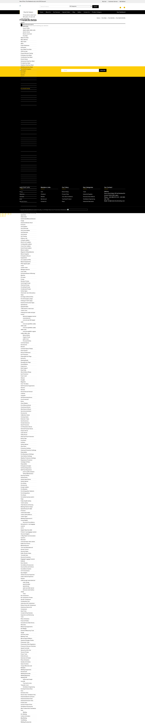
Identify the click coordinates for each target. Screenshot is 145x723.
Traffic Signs (24, 516)
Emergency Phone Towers (27, 177)
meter (22, 265)
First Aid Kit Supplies (26, 69)
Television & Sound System (28, 211)
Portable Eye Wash (25, 63)
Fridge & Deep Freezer (28, 111)
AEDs (22, 43)
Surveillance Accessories (27, 565)
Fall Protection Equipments (28, 385)
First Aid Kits (24, 80)
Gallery (79, 12)
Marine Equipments (26, 261)
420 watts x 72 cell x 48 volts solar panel (28, 17)
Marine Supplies (25, 254)
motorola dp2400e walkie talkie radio (28, 324)
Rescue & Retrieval (25, 352)
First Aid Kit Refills (25, 88)
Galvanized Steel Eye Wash (28, 61)
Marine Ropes (24, 135)
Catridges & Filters (25, 462)
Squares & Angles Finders (27, 640)
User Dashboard (121, 12)
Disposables (24, 452)
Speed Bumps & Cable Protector (26, 509)
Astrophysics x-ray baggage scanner (28, 525)
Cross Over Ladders (26, 246)
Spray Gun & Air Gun (26, 650)
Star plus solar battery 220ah (27, 590)
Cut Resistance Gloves (26, 426)
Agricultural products (28, 24)
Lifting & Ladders (25, 240)
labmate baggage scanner (29, 316)
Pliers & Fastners (25, 618)
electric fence (26, 32)
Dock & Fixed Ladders (26, 248)
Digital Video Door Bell (26, 201)
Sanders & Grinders (26, 662)
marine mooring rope (26, 136)
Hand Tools (23, 611)
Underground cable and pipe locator (28, 313)
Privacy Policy (65, 194)
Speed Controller (25, 648)
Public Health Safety (26, 501)
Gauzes (23, 74)
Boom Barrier (24, 563)
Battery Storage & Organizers (28, 154)
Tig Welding (24, 720)
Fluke (22, 499)
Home (41, 12)
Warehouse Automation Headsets (27, 184)
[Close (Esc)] (10, 214)
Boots (22, 401)
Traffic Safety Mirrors (26, 514)
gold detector (26, 113)
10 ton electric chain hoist (29, 15)
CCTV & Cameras (25, 570)
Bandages (23, 71)
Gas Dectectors (25, 421)
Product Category (97, 12)
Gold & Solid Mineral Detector (28, 218)
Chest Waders (24, 403)
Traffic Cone (24, 310)
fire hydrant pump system (27, 497)
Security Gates (24, 551)
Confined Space (25, 342)
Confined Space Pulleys (27, 348)
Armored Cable (25, 150)
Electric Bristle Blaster (26, 119)
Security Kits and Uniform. (27, 566)
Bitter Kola (25, 26)
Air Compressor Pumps (27, 597)
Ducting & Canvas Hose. (27, 688)
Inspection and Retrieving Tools (27, 615)
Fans (22, 690)
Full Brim (23, 442)
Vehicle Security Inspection (28, 574)
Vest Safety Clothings (26, 456)
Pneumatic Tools (25, 642)
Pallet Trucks (24, 138)
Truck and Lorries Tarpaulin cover (26, 684)
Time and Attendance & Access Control (27, 548)
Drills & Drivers (24, 656)
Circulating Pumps (25, 287)
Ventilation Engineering (29, 687)
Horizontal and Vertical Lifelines (26, 392)
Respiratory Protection (26, 460)
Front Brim (23, 440)
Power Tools (24, 654)
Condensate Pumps (26, 289)
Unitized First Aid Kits (26, 90)
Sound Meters (24, 364)
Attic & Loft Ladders (26, 242)
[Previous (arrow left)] (1, 216)
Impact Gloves (24, 430)
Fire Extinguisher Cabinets (27, 491)
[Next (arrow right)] (4, 216)
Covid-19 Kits (26, 28)
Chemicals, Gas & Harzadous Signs (28, 293)
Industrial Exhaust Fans (27, 698)
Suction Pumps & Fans (26, 704)
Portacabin (23, 127)
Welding (25, 712)
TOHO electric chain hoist (27, 308)
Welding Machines (25, 146)
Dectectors (23, 191)
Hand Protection (25, 424)
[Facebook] (116, 75)
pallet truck (26, 339)
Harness (23, 389)
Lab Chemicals (24, 228)
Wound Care (24, 78)
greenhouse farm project (29, 115)
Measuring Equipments (27, 626)
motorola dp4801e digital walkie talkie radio (28, 332)
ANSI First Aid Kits (25, 82)
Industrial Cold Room (26, 125)
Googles (23, 380)
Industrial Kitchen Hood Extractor (27, 223)
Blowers (23, 346)
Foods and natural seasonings (26, 109)
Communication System (27, 172)
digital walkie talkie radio (29, 30)
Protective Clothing (26, 448)
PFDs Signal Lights (25, 263)
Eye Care (23, 73)
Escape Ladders (25, 487)
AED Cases (23, 41)
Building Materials (25, 170)
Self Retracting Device (26, 397)
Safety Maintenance (28, 473)
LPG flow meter (25, 634)
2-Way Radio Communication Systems (28, 536)
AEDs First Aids (25, 37)
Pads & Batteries (25, 45)
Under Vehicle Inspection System (27, 577)
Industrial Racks (25, 129)
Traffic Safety (24, 503)
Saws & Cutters (25, 663)
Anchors (23, 387)
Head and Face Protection (27, 436)
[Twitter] (118, 75)
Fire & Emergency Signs (27, 298)
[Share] (7, 214)
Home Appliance (25, 203)
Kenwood (23, 539)
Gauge (22, 632)
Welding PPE (24, 677)
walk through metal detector (28, 580)
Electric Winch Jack (26, 121)
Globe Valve (24, 216)
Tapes (22, 76)
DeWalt (22, 193)
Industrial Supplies (27, 148)
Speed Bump (24, 304)
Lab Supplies (24, 226)
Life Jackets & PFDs (26, 259)
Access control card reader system (29, 21)
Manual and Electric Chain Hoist (27, 132)
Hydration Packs (25, 94)
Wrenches (23, 624)
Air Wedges (24, 628)
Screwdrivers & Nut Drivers (27, 622)
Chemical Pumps (25, 285)
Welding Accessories (26, 722)
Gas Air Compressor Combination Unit (26, 600)
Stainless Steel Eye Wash (27, 65)
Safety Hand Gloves (26, 479)
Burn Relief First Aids (26, 49)
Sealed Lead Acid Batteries (28, 166)
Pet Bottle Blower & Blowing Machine (28, 274)
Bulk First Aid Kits (25, 84)
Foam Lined (24, 376)
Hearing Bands (24, 360)
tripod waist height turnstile (26, 680)
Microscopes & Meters (26, 638)
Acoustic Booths (25, 174)
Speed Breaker (24, 306)
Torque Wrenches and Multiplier (26, 666)
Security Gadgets (25, 534)
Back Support (24, 368)
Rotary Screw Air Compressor (28, 605)
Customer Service (113, 1)
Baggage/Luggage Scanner (28, 559)
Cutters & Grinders (25, 716)
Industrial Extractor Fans (27, 700)
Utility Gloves (24, 434)
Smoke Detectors (25, 423)
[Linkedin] (121, 75)
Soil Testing (24, 236)
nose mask (23, 271)
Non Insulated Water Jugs (27, 96)
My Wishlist (122, 1)
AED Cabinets (24, 39)
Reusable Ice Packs (26, 100)
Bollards (23, 561)
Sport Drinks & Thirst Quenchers (26, 103)
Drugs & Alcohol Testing (27, 53)
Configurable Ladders (26, 244)
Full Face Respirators (26, 467)
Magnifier (23, 381)
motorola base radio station (28, 541)
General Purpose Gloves (27, 428)
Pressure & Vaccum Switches (28, 646)
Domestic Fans (24, 692)
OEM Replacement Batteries (28, 158)
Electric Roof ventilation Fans (28, 694)
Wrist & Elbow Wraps (26, 372)
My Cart (104, 1)
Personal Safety (27, 341)
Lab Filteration (24, 232)
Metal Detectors (25, 545)
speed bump (26, 586)
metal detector (27, 318)
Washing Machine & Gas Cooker (27, 208)
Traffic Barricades (25, 512)
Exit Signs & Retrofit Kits (27, 296)
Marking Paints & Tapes (27, 506)
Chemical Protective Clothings (28, 450)
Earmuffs (23, 358)
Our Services (56, 12)
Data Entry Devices (25, 175)
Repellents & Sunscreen (27, 106)
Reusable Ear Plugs (26, 362)
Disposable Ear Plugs (26, 356)
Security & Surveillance (29, 522)
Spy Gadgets (24, 572)
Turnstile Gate (24, 555)
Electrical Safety (25, 475)
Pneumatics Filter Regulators (28, 644)
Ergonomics (24, 366)
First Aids (25, 35)
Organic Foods (26, 337)
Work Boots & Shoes (26, 409)
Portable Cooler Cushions (27, 98)
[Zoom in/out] (1, 214)
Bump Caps (24, 438)
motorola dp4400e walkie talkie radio (28, 328)
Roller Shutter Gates (26, 553)
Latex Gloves (24, 432)
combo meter (24, 267)
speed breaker (26, 584)
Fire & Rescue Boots (26, 405)
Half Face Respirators (26, 469)
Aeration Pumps (25, 281)
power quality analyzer (29, 471)
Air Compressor (25, 595)
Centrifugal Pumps (25, 283)
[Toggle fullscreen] (4, 214)
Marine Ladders (25, 250)
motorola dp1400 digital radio (28, 321)
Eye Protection (24, 374)
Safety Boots (24, 477)
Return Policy (65, 191)
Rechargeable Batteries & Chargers (27, 163)
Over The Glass (24, 383)
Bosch (22, 168)
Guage (22, 220)
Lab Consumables (25, 230)
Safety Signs (24, 291)
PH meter (23, 277)
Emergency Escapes (26, 466)
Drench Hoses (24, 59)
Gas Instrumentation (26, 411)
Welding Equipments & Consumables (26, 519)
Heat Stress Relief (25, 92)
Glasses (23, 378)
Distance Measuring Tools (27, 630)
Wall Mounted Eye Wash (27, 67)
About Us (48, 12)
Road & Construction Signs (27, 302)
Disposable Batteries (26, 156)
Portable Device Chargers (27, 160)
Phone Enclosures (25, 179)
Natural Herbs (26, 335)
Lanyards (23, 395)
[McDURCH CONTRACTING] (26, 6)
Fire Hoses (23, 495)
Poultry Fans (24, 702)
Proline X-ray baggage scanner (29, 532)
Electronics (23, 199)
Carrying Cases (24, 417)
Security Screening (25, 557)
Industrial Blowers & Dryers (28, 696)
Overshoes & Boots (26, 407)
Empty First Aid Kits (26, 86)
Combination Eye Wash (26, 57)
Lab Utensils (24, 234)
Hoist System (24, 350)
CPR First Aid (24, 51)
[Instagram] (124, 75)
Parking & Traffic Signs (27, 300)
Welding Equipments (26, 669)
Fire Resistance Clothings (27, 454)
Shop (63, 201)
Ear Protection (24, 354)
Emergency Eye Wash (26, 55)
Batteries (23, 152)
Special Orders (66, 12)
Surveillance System (26, 568)
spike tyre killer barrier (28, 588)
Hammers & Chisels (26, 658)
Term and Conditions (67, 196)
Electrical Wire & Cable (26, 197)
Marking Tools (24, 636)
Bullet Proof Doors (25, 543)
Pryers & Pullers (25, 620)
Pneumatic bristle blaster (27, 140)
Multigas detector (25, 269)
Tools (24, 593)
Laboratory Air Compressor (28, 603)
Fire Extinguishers (25, 493)
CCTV (22, 528)
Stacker (23, 144)
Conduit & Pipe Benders (27, 613)
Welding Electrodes (26, 673)
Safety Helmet (24, 444)
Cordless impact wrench (27, 189)
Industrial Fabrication (28, 117)
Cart (42, 191)
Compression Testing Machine (28, 187)
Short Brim (23, 446)
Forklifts (23, 123)
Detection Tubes (25, 419)
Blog (74, 12)
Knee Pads (23, 370)
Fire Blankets (24, 489)
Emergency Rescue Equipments (26, 256)
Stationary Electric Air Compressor (26, 608)
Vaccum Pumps (25, 652)
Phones (23, 181)
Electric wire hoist (27, 34)
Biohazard (23, 47)
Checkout (43, 194)
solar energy (26, 582)
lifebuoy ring (24, 238)
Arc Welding (24, 714)
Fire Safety (23, 483)
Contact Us (87, 12)
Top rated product (67, 199)
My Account (44, 199)
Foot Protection (25, 399)
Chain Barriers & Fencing (27, 504)
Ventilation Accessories (27, 706)
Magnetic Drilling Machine (27, 252)
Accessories (24, 344)
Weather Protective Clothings (28, 458)
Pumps (22, 279)
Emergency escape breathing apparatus (28, 213)
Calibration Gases (25, 415)
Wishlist (43, 196)
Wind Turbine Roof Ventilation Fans (28, 709)
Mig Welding (24, 718)
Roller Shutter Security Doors (28, 142)
